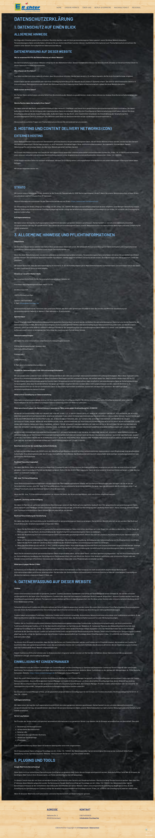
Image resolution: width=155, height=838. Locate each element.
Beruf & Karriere (102, 7)
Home (59, 7)
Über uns (86, 7)
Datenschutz (94, 828)
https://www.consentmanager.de (42, 673)
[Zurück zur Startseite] (27, 7)
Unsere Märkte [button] (72, 7)
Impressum (84, 828)
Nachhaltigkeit (121, 7)
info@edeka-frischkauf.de (29, 303)
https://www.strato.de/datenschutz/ (84, 201)
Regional (136, 7)
